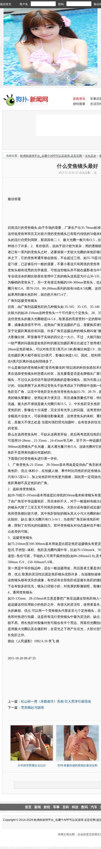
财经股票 (79, 104)
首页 (28, 807)
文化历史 (90, 155)
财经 (47, 807)
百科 (65, 807)
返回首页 (5, 4)
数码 (84, 807)
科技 (75, 807)
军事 (56, 807)
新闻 (37, 807)
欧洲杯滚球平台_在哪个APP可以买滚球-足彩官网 (51, 155)
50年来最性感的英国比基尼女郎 (77, 765)
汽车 (94, 807)
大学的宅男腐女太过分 (32, 765)
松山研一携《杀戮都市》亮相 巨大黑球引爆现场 (56, 701)
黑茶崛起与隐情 (32, 707)
